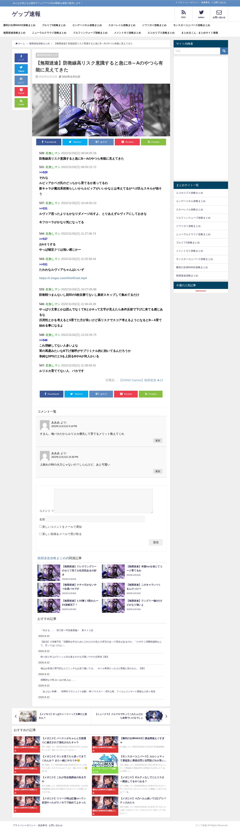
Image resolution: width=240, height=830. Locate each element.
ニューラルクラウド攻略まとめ (49, 32)
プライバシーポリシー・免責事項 (194, 2)
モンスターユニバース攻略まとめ (191, 25)
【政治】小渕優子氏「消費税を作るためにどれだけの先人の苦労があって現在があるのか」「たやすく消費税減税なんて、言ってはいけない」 (101, 644)
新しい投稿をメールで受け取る (62, 533)
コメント (46, 510)
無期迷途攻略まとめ (14, 32)
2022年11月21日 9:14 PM (64, 426)
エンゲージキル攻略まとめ (87, 25)
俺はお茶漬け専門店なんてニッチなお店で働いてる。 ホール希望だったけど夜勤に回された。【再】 (93, 668)
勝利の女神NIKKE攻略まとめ (19, 25)
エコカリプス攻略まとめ (161, 32)
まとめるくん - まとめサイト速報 (199, 32)
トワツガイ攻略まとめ (154, 25)
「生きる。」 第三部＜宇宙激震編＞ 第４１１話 (67, 630)
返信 (157, 440)
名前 (42, 519)
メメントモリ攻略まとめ (127, 32)
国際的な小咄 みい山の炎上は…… (58, 680)
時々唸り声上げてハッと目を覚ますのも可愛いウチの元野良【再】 (75, 657)
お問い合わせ (219, 2)
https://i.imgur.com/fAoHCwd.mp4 (63, 277)
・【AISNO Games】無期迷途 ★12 (139, 380)
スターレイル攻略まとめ (121, 25)
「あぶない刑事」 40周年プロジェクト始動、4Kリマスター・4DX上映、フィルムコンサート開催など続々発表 (98, 691)
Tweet (21, 71)
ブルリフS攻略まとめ (54, 25)
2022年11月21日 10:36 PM (64, 457)
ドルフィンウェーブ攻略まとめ (90, 32)
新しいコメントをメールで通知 (62, 526)
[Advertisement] (200, 119)
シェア (21, 60)
